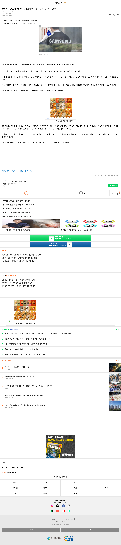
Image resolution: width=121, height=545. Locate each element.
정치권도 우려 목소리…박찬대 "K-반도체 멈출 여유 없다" (19, 286)
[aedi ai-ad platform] (49, 27)
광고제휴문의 (61, 519)
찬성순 (9, 472)
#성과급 (32, 171)
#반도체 (14, 171)
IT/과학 (45, 488)
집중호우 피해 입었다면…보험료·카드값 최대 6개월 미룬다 (24, 395)
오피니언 (15, 482)
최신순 (4, 472)
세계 (15, 493)
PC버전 (90, 530)
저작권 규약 (57, 521)
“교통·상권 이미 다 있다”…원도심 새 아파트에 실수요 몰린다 (25, 405)
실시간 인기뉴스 (7, 361)
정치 (45, 482)
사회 (75, 482)
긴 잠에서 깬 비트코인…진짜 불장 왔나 (18, 367)
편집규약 (54, 519)
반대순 (14, 472)
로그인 (31, 530)
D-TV (105, 493)
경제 (106, 482)
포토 (75, 493)
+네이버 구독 (113, 185)
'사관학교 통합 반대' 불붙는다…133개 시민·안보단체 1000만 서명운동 (28, 386)
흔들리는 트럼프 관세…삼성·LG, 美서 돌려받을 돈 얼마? (18, 280)
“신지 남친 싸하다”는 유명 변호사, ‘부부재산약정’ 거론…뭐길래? (21, 255)
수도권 (45, 493)
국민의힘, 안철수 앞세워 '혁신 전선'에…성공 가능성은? (18, 261)
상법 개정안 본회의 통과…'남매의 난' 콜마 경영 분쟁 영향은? (20, 258)
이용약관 (64, 521)
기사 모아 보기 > (15, 183)
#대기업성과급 (6, 171)
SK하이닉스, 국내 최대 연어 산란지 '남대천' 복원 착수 (18, 283)
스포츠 (106, 488)
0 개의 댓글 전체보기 (60, 477)
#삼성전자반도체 (23, 171)
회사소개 (48, 519)
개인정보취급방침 (70, 519)
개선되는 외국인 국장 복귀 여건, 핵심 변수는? (20, 376)
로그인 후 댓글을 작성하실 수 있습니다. (13, 467)
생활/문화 (15, 488)
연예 (75, 488)
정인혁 (8, 275)
